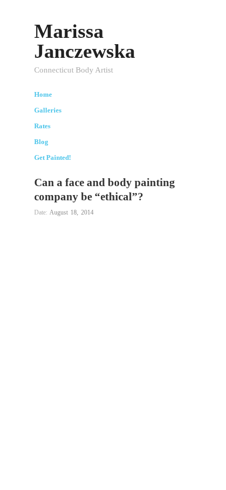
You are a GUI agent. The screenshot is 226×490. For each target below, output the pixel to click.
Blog (41, 142)
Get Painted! (52, 158)
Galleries (47, 110)
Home (43, 94)
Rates (42, 126)
